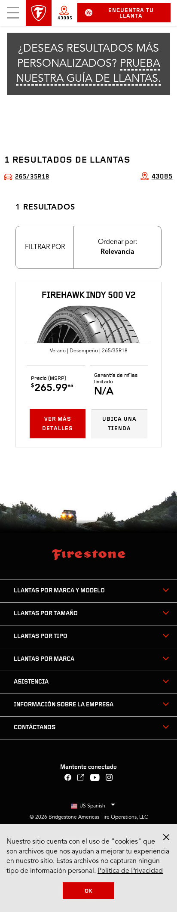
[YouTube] (95, 778)
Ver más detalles (57, 423)
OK (89, 891)
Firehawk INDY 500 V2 (89, 295)
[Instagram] (109, 778)
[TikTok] (81, 778)
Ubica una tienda (119, 423)
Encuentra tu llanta (131, 13)
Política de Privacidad (130, 871)
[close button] (166, 837)
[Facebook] (68, 778)
